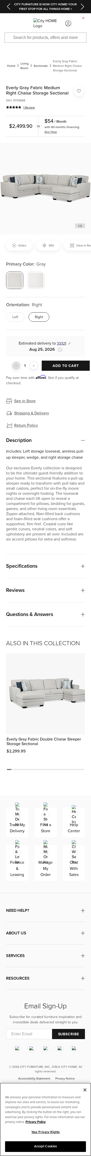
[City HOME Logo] (45, 23)
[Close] (84, 1090)
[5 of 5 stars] (13, 107)
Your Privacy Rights (45, 1132)
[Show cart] (83, 23)
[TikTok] (74, 1048)
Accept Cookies (45, 1146)
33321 (61, 343)
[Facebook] (31, 1048)
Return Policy (26, 425)
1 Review (29, 107)
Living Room (24, 66)
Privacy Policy (36, 1122)
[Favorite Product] (79, 91)
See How (50, 132)
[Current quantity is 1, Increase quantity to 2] (34, 366)
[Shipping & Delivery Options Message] (58, 350)
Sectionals (41, 66)
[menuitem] (8, 23)
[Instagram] (17, 1048)
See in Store (25, 401)
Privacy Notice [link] (65, 1079)
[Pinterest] (60, 1048)
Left (15, 317)
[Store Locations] (23, 23)
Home (11, 66)
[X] (45, 1048)
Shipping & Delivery (31, 413)
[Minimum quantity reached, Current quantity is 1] (16, 366)
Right (39, 317)
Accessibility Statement (34, 1079)
